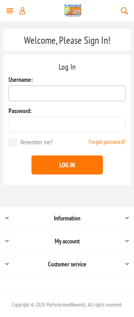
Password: (20, 111)
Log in (67, 165)
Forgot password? (107, 142)
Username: (21, 79)
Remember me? (36, 142)
